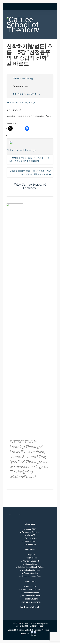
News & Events (31, 541)
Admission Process (31, 592)
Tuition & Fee (31, 557)
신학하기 (21, 94)
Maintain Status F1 (31, 560)
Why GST (31, 535)
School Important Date (31, 576)
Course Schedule (31, 573)
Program (31, 554)
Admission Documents (31, 601)
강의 (15, 94)
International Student (31, 595)
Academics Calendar (31, 570)
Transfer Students (31, 598)
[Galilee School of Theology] (30, 25)
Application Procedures (31, 589)
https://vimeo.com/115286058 (21, 103)
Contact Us (31, 544)
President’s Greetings (31, 532)
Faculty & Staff (31, 538)
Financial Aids (31, 563)
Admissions (31, 586)
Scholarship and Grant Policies (31, 567)
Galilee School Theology (23, 78)
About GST (31, 529)
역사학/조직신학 (33, 94)
